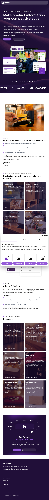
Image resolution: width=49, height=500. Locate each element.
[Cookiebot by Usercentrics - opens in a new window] (42, 236)
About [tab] (40, 239)
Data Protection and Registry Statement (11, 495)
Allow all (42, 263)
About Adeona (6, 483)
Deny (7, 263)
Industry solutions (6, 481)
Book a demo (7, 39)
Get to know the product (29, 450)
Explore (8, 207)
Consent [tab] (8, 239)
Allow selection (18, 263)
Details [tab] (24, 239)
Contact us (5, 484)
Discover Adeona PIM (18, 39)
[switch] (18, 259)
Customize (29, 263)
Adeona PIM (5, 480)
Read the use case (10, 348)
